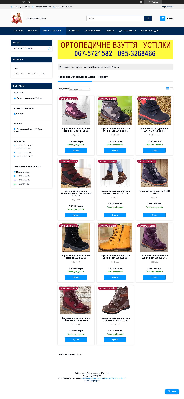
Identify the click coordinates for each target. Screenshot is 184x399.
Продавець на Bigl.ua (92, 376)
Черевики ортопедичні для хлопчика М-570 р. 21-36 (115, 192)
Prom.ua (105, 373)
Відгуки (110, 31)
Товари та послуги (72, 67)
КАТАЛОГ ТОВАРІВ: (23, 48)
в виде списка (171, 89)
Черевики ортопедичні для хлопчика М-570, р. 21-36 (115, 319)
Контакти (74, 31)
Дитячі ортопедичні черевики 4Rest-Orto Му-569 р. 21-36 (76, 193)
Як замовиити (93, 31)
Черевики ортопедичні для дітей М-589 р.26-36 (76, 256)
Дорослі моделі (150, 31)
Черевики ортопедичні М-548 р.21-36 (154, 192)
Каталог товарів (52, 31)
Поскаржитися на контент (92, 378)
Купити (76, 150)
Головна (18, 31)
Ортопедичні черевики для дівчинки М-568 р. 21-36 (154, 256)
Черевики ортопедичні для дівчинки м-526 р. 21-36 (76, 129)
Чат (174, 391)
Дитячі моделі (127, 31)
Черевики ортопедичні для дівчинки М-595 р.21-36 (115, 256)
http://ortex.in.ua (22, 172)
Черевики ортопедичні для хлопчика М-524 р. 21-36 (115, 129)
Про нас (32, 31)
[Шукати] (148, 18)
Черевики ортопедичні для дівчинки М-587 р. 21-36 (76, 319)
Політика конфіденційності (115, 378)
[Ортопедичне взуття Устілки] (17, 23)
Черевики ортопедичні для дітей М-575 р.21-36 (154, 129)
